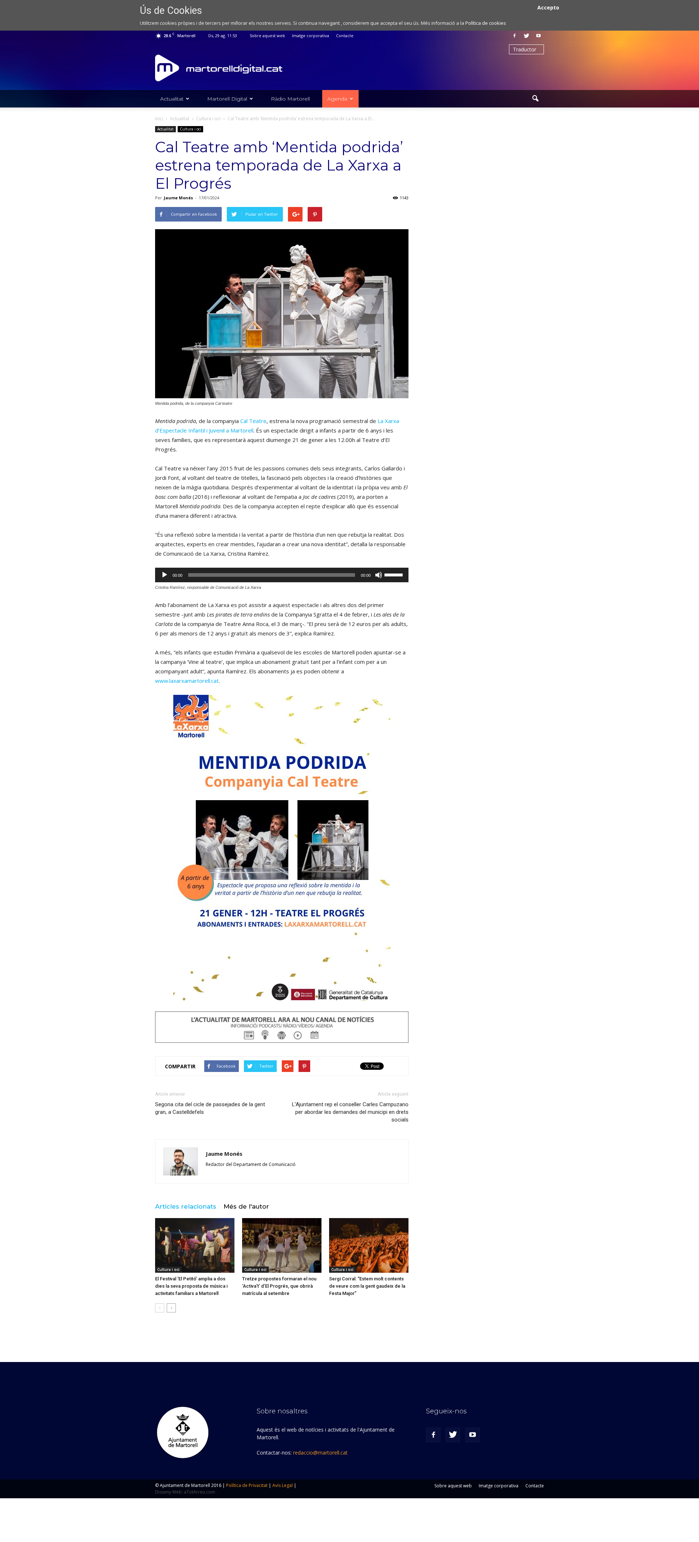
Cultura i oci (190, 129)
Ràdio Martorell (290, 98)
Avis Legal (282, 1485)
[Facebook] (514, 36)
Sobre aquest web (267, 35)
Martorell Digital (227, 98)
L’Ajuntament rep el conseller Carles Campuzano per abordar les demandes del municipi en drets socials (350, 1112)
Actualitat (171, 98)
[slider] (394, 574)
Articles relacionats (185, 1206)
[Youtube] (538, 36)
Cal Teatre (253, 420)
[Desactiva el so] (378, 575)
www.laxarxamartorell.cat (187, 680)
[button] (535, 98)
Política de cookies (485, 23)
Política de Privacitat (247, 1485)
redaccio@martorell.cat (320, 1452)
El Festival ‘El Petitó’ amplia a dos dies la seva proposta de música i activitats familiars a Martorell (191, 1286)
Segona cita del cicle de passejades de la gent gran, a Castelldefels (210, 1108)
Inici (159, 119)
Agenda (337, 98)
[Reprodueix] (164, 575)
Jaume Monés (178, 197)
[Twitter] (526, 36)
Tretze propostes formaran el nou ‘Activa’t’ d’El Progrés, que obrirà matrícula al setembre (279, 1286)
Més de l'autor (246, 1206)
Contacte (345, 35)
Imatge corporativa (310, 35)
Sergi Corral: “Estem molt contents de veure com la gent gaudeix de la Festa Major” (367, 1286)
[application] (281, 575)
